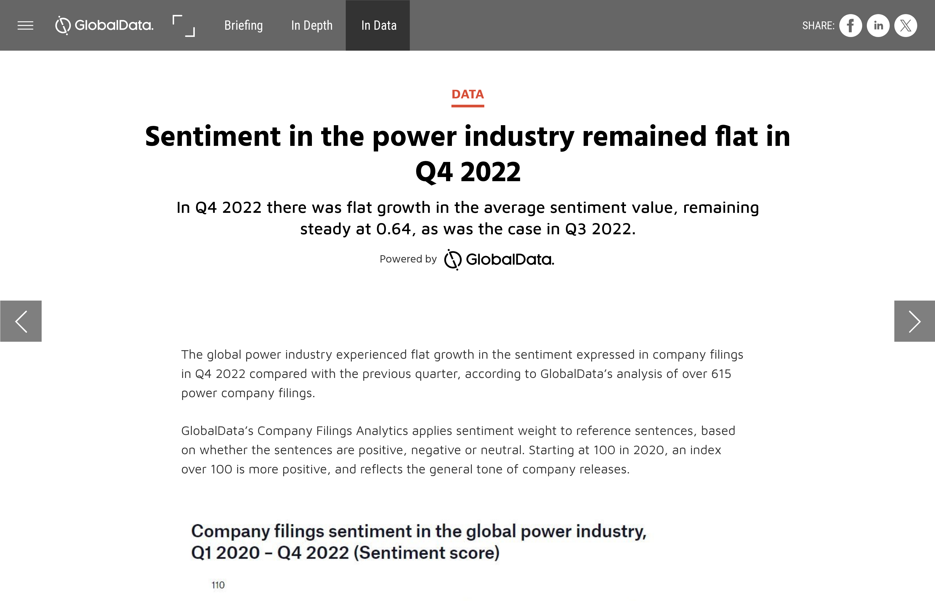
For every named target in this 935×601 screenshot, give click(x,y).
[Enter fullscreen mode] (183, 25)
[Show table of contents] (25, 25)
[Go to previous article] (21, 321)
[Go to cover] (104, 25)
